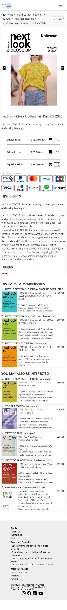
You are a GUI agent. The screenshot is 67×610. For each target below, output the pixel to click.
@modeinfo (28, 588)
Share (57, 19)
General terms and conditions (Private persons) (29, 547)
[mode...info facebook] (29, 593)
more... (5, 273)
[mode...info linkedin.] (35, 593)
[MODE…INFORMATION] (6, 5)
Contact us (16, 534)
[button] (60, 5)
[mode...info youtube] (40, 593)
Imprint (15, 575)
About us (15, 531)
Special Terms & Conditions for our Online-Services (31, 560)
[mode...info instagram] (24, 593)
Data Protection (19, 572)
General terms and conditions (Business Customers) (30, 554)
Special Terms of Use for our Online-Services (32, 564)
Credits (14, 578)
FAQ (13, 537)
